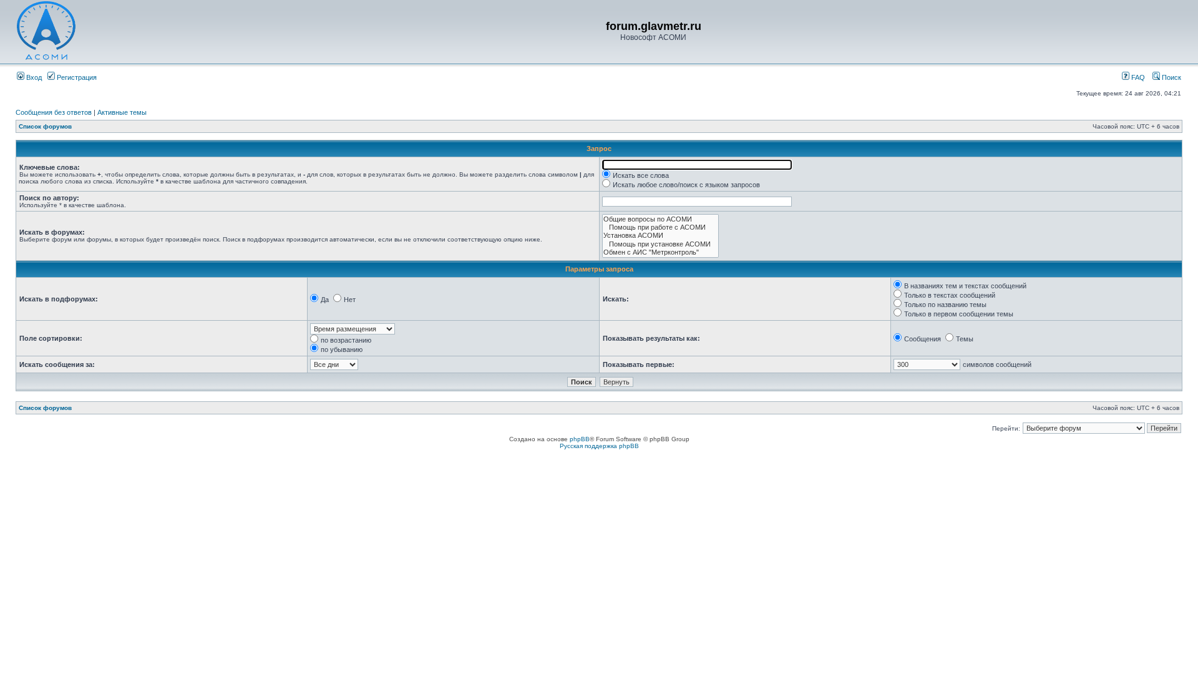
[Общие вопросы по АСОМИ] (660, 219)
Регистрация (76, 77)
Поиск (1170, 77)
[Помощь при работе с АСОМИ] (660, 227)
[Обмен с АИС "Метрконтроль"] (660, 252)
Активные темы (122, 112)
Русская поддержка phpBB (599, 445)
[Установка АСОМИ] (660, 236)
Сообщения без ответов (54, 112)
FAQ (1137, 77)
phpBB (580, 439)
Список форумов (45, 126)
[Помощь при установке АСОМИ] (660, 244)
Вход (33, 77)
